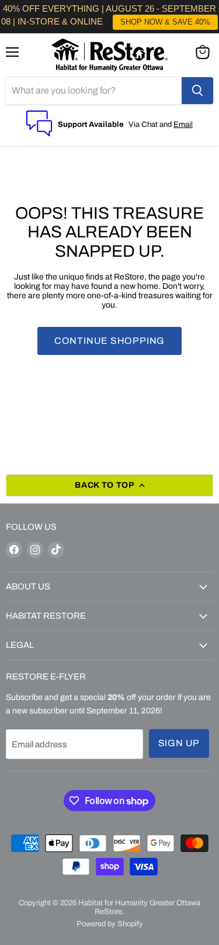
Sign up (179, 743)
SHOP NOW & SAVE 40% (165, 22)
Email (183, 124)
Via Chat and (150, 124)
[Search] (197, 90)
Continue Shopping (109, 341)
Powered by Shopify (110, 924)
